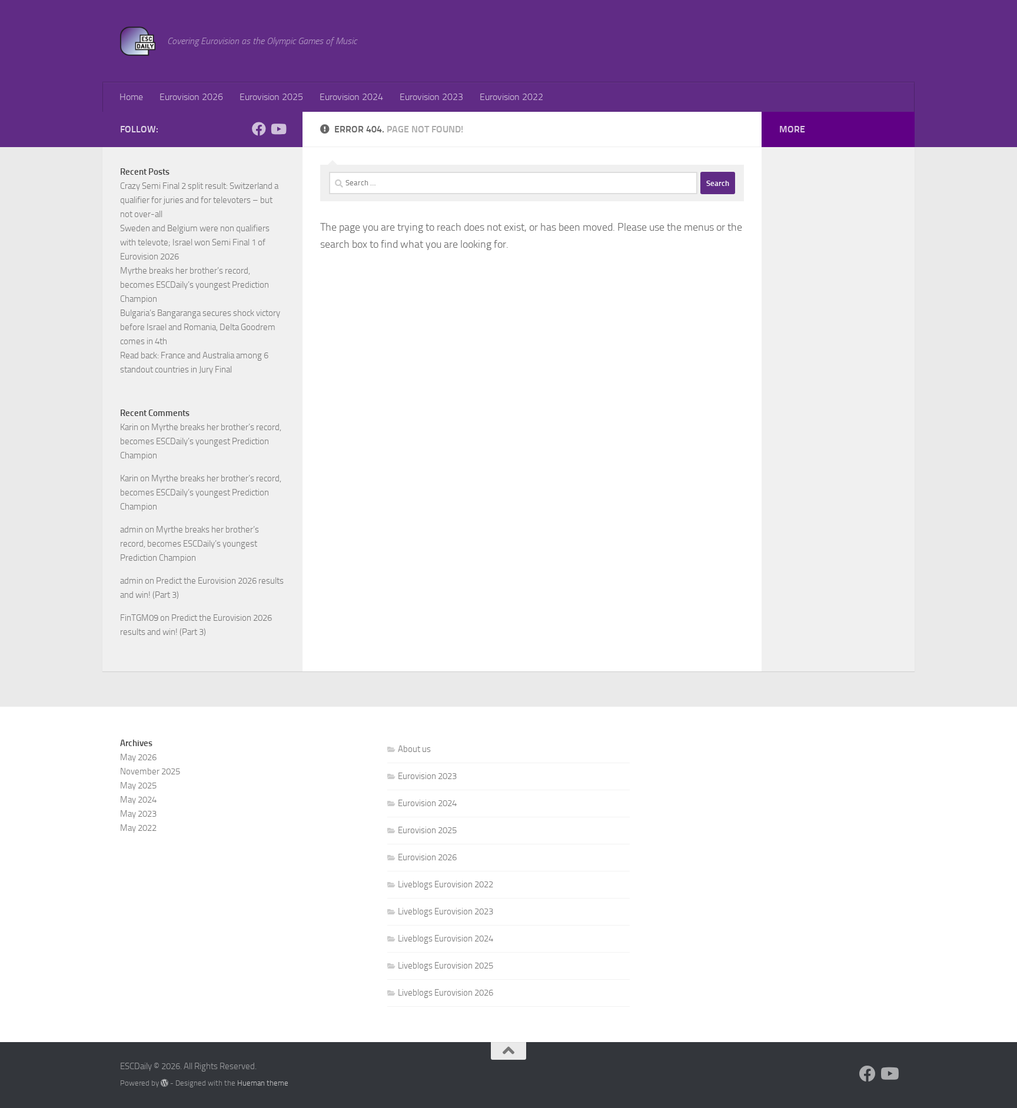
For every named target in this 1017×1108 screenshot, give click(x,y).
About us (414, 749)
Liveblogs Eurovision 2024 (445, 938)
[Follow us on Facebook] (259, 129)
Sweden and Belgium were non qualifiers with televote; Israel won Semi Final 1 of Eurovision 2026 (195, 242)
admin (131, 529)
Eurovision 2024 (351, 96)
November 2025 (150, 771)
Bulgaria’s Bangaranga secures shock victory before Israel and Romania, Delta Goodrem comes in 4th (200, 327)
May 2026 (138, 757)
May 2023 (138, 813)
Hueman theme (262, 1083)
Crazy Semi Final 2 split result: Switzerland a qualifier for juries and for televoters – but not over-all (199, 200)
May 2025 (138, 785)
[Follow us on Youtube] (278, 129)
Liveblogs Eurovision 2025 (445, 965)
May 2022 (138, 828)
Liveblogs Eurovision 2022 (445, 884)
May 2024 (138, 799)
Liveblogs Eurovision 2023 (445, 911)
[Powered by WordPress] (164, 1083)
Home (131, 96)
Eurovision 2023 (431, 96)
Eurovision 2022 (511, 96)
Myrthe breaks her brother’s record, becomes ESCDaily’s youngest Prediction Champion (194, 284)
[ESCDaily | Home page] (137, 41)
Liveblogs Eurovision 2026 (445, 992)
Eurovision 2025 (271, 96)
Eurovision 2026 (191, 96)
